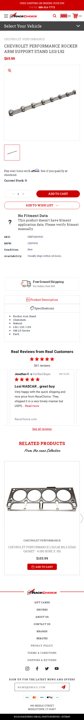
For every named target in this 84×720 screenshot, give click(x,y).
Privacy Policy (42, 645)
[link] (42, 419)
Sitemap (66, 717)
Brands (42, 631)
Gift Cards (42, 602)
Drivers (42, 609)
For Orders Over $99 (44, 286)
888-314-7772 (46, 7)
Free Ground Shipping (48, 282)
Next (82, 518)
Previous (2, 518)
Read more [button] (32, 406)
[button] (65, 16)
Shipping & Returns (42, 660)
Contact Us (42, 624)
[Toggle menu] (6, 16)
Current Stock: (15, 180)
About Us (42, 616)
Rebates (42, 638)
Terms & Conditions (42, 652)
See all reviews (42, 429)
